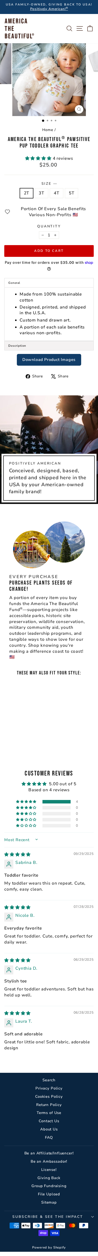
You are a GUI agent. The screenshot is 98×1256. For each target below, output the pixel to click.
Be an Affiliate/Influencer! (49, 1153)
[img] (17, 854)
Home (47, 129)
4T (56, 193)
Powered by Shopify (49, 1247)
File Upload (49, 1194)
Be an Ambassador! (49, 1161)
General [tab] (14, 283)
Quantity (49, 226)
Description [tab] (17, 346)
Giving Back (48, 1177)
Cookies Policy (49, 1096)
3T (41, 193)
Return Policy (49, 1104)
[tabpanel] (49, 314)
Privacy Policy (49, 1088)
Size (49, 183)
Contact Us (49, 1120)
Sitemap (49, 1202)
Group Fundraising (48, 1185)
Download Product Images (49, 359)
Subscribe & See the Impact (47, 1216)
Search (48, 1080)
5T (71, 193)
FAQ (49, 1137)
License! (49, 1169)
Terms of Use (49, 1112)
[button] (39, 158)
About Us (49, 1129)
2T (26, 193)
